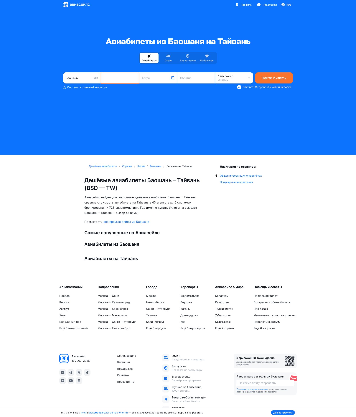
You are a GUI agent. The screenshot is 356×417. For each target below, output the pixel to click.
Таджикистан (224, 309)
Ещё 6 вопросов (264, 328)
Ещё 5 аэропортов (192, 328)
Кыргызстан (223, 322)
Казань (185, 309)
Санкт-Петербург (158, 309)
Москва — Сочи (108, 296)
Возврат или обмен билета (272, 302)
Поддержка (125, 368)
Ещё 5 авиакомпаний (73, 328)
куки (83, 412)
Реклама (123, 375)
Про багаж (261, 309)
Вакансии (123, 362)
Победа (64, 296)
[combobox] (82, 77)
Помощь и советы (268, 287)
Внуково (186, 302)
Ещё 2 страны (224, 328)
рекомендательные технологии (108, 412)
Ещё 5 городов (156, 328)
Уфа (182, 322)
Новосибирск (155, 302)
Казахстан (222, 302)
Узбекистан (223, 315)
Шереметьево (190, 296)
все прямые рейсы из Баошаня (126, 222)
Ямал (62, 315)
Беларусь (221, 296)
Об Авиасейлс (126, 355)
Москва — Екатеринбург (114, 328)
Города (151, 287)
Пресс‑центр (125, 381)
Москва (151, 296)
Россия (64, 302)
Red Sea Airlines (70, 322)
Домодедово (189, 315)
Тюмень (151, 315)
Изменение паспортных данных (275, 315)
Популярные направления (236, 182)
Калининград (155, 322)
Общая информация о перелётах (241, 175)
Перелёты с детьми (267, 322)
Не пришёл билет (266, 296)
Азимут (64, 309)
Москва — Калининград (114, 302)
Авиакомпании (71, 287)
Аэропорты (189, 287)
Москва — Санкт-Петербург (117, 322)
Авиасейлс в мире (229, 287)
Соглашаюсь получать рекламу (252, 389)
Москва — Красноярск (113, 309)
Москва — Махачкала (112, 315)
